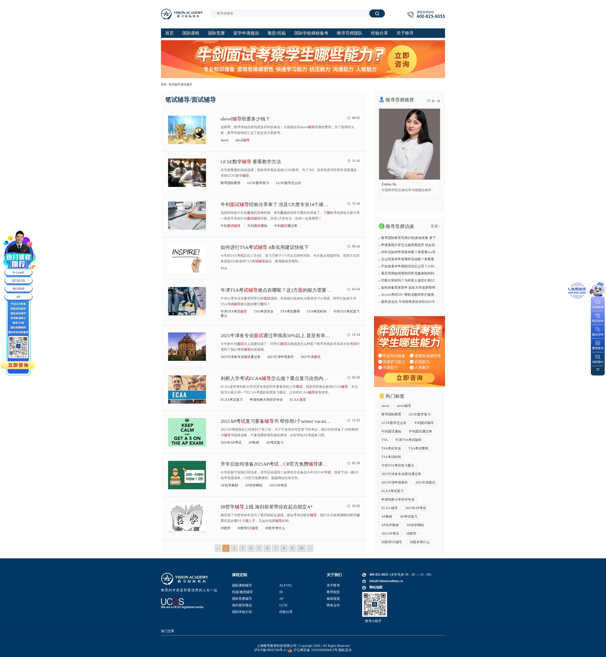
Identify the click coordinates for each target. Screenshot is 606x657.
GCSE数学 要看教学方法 (251, 161)
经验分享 (286, 612)
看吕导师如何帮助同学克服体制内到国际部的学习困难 (421, 273)
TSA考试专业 (391, 448)
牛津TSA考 (234, 311)
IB (281, 592)
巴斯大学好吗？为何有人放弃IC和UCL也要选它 (416, 280)
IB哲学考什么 (275, 528)
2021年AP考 (231, 442)
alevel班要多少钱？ (245, 118)
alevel (224, 140)
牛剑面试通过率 (420, 431)
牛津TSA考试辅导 (408, 440)
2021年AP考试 (415, 508)
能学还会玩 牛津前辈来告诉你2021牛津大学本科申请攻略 (423, 302)
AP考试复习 (408, 516)
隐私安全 (345, 650)
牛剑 (231, 226)
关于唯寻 (333, 585)
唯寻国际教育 (231, 183)
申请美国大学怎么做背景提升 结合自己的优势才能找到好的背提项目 (431, 245)
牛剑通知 (257, 226)
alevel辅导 (404, 406)
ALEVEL (286, 585)
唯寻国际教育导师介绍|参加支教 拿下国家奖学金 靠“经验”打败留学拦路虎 (435, 238)
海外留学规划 (242, 605)
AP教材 (253, 442)
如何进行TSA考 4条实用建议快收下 (265, 247)
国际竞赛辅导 (242, 598)
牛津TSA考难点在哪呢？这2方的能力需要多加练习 (276, 290)
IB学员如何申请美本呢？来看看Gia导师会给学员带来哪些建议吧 (428, 252)
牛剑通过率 (285, 226)
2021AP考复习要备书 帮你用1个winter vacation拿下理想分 (276, 421)
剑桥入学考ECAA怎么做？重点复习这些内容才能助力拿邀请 (276, 378)
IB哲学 (226, 528)
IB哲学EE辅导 (391, 542)
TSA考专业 (263, 311)
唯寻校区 (333, 592)
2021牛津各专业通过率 (240, 357)
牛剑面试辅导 (424, 423)
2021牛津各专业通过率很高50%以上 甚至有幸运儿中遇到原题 (276, 335)
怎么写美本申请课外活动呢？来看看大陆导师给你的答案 (422, 259)
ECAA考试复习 (392, 491)
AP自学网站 (254, 485)
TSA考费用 (290, 311)
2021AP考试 (390, 533)
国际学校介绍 (242, 612)
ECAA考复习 (232, 399)
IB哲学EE (247, 528)
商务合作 (333, 605)
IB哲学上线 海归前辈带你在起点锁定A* (267, 506)
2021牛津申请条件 (280, 357)
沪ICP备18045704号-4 (269, 650)
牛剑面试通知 (391, 431)
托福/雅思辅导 (242, 592)
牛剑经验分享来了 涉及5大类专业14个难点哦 (276, 204)
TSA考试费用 (418, 448)
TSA (224, 268)
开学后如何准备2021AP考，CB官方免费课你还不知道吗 (276, 464)
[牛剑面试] (409, 351)
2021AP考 (278, 485)
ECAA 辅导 (389, 508)
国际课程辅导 (242, 585)
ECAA (298, 399)
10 (301, 548)
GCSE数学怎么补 (288, 183)
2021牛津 (311, 357)
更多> (435, 226)
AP (281, 598)
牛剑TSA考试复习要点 (397, 465)
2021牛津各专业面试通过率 (401, 474)
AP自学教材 (229, 485)
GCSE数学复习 (258, 183)
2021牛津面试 (425, 482)
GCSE (283, 605)
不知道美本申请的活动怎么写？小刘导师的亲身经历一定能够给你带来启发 (435, 266)
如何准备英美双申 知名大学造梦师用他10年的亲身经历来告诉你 (428, 287)
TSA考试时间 (391, 457)
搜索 (377, 13)
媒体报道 (333, 598)
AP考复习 (275, 442)
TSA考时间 (316, 311)
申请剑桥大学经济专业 (266, 399)
